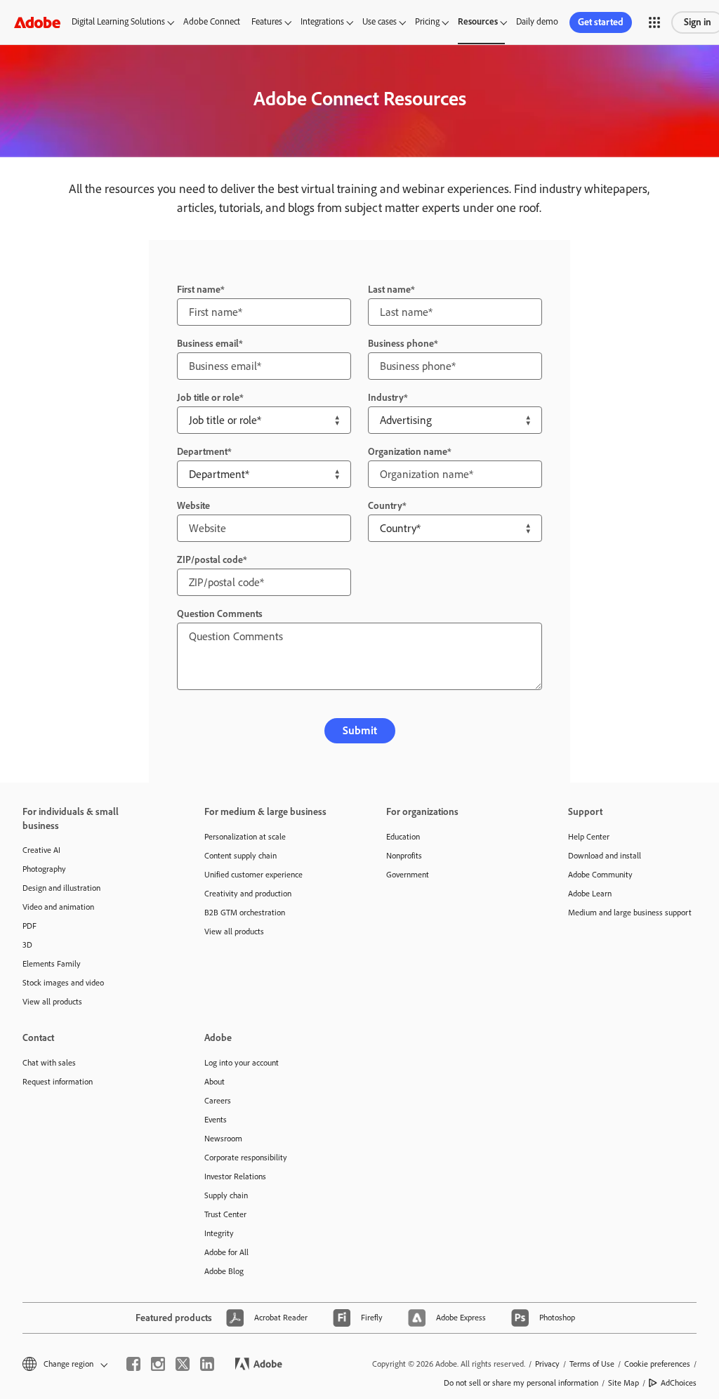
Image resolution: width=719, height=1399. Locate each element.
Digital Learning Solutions (118, 21)
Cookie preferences (657, 1364)
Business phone (401, 344)
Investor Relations (235, 1176)
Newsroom (223, 1138)
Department (202, 452)
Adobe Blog (224, 1271)
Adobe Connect (211, 21)
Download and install (604, 856)
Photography (44, 869)
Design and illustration (61, 888)
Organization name (407, 452)
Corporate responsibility (245, 1157)
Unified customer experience (253, 875)
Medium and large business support (630, 912)
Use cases (379, 21)
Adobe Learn (590, 894)
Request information (57, 1082)
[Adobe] (37, 22)
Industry (386, 398)
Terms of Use (591, 1364)
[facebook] (133, 1364)
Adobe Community (600, 875)
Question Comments (220, 614)
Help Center (588, 837)
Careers (217, 1101)
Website (193, 506)
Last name (389, 290)
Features (266, 21)
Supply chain (226, 1195)
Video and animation (58, 907)
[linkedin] (207, 1364)
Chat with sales (49, 1063)
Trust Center (225, 1214)
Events (215, 1120)
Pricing (427, 21)
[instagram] (158, 1364)
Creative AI (41, 850)
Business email (208, 344)
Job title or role (208, 398)
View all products (52, 1002)
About (214, 1082)
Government (407, 875)
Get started (601, 22)
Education (403, 837)
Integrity (219, 1233)
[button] (654, 22)
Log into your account (241, 1063)
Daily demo (537, 21)
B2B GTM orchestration (244, 912)
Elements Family (51, 964)
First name (198, 290)
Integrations (322, 21)
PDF (29, 926)
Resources (478, 21)
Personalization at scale (245, 837)
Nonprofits (404, 856)
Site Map (623, 1383)
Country (385, 506)
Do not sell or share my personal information (521, 1383)
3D (27, 945)
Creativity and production (247, 894)
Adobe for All (226, 1252)
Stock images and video (63, 983)
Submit (360, 730)
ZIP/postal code (210, 560)
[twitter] (183, 1364)
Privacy (547, 1364)
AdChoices (679, 1383)
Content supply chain (240, 856)
